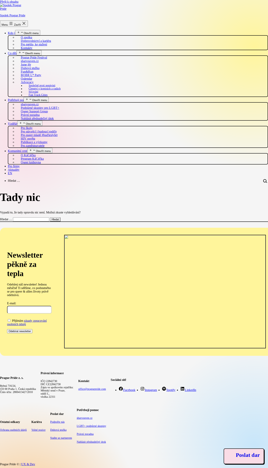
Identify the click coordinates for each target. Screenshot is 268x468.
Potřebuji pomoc (18, 100)
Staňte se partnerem (61, 437)
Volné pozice (38, 429)
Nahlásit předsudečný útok (37, 118)
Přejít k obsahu (9, 1)
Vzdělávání (15, 123)
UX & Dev (28, 464)
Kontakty (26, 48)
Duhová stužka (58, 429)
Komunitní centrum (20, 151)
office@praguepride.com (92, 389)
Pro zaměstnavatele (33, 145)
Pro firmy (14, 166)
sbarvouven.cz (84, 418)
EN (10, 173)
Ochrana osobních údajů (13, 429)
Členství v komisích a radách (45, 88)
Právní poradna (85, 434)
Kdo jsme (14, 33)
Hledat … (14, 180)
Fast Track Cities (38, 94)
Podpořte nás (57, 421)
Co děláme (14, 53)
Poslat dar (248, 455)
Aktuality (13, 169)
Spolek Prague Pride (12, 15)
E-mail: (11, 303)
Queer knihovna (31, 162)
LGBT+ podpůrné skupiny (91, 426)
